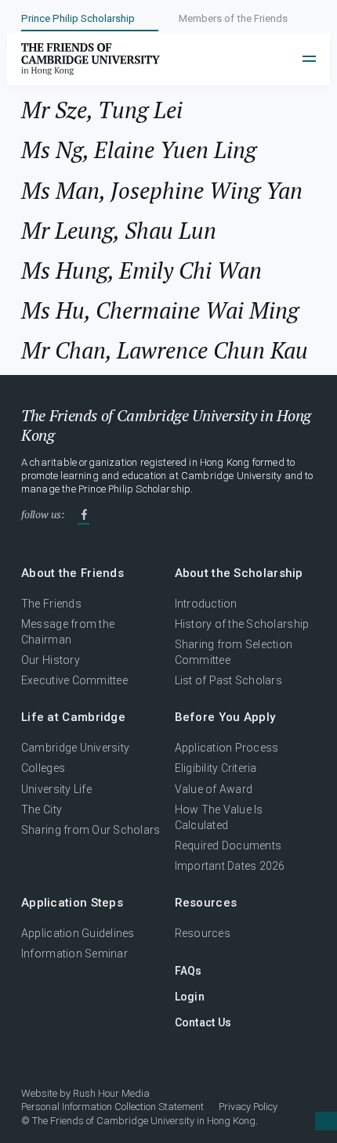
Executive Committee (74, 680)
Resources (202, 933)
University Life (56, 789)
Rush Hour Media (111, 1093)
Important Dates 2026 (230, 866)
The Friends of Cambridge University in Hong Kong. (145, 1121)
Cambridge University (75, 747)
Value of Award (214, 789)
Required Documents (228, 845)
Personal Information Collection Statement (112, 1106)
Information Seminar (74, 953)
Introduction (206, 603)
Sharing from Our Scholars (91, 830)
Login (190, 996)
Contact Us (203, 1022)
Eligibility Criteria (216, 768)
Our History (50, 660)
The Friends (51, 603)
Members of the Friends (233, 18)
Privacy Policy (248, 1106)
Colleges (43, 768)
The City (41, 809)
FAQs (188, 971)
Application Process (227, 747)
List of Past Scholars (229, 680)
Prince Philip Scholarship (78, 18)
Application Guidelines (78, 933)
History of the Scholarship (242, 624)
